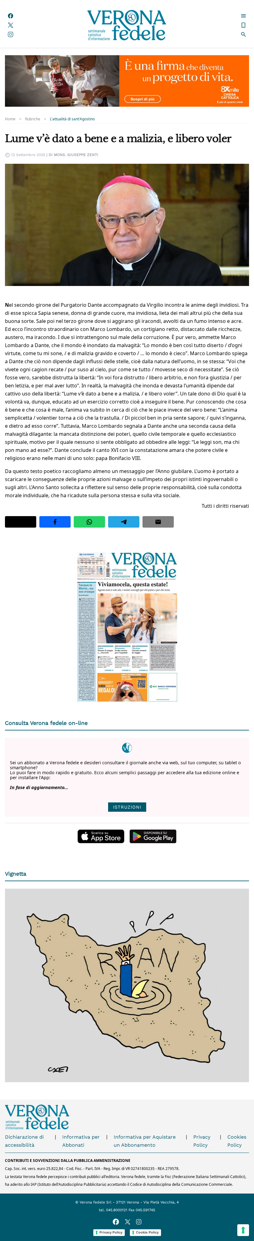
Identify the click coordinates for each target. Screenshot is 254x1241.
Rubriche (32, 119)
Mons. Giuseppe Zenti (76, 155)
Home (10, 119)
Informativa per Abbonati (81, 1141)
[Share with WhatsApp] (89, 522)
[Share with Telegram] (123, 522)
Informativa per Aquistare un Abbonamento (145, 1141)
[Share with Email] (158, 522)
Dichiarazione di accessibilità (24, 1141)
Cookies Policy (236, 1141)
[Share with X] (20, 522)
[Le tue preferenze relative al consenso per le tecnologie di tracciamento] (243, 1230)
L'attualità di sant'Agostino (72, 119)
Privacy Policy (201, 1141)
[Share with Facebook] (55, 522)
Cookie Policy (147, 1232)
